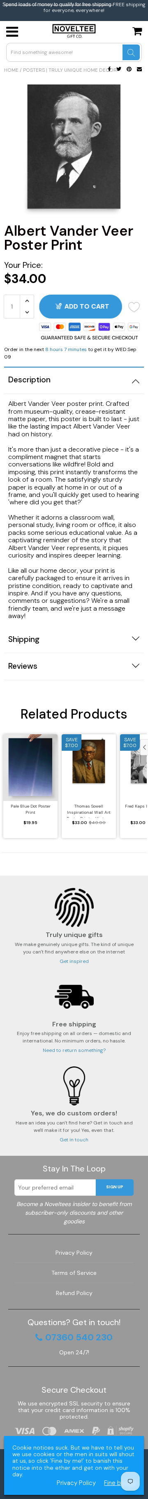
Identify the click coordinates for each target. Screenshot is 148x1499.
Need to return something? (74, 1050)
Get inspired (74, 961)
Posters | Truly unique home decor (70, 70)
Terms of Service (74, 1272)
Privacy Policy (74, 1252)
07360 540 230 (79, 1337)
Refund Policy (74, 1293)
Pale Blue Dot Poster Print (31, 809)
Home (11, 70)
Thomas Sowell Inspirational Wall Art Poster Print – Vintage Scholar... (89, 810)
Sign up (114, 1187)
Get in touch (74, 1139)
